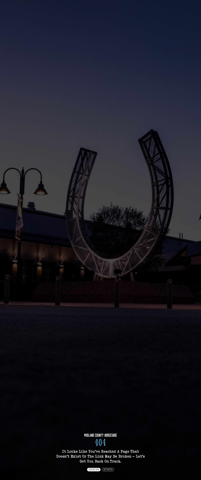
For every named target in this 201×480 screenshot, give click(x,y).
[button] (93, 469)
